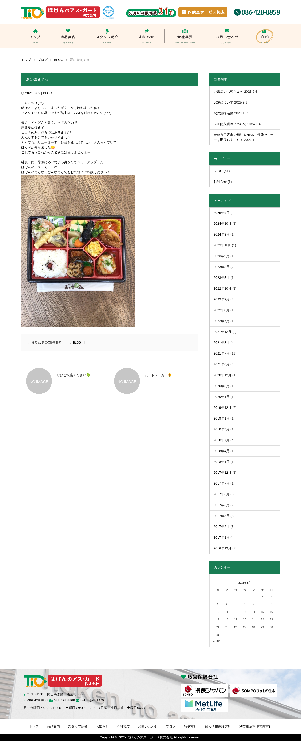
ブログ (43, 60)
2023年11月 (222, 245)
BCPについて (223, 102)
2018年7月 (222, 440)
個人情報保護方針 (218, 726)
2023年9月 (222, 256)
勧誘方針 (190, 726)
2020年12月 (222, 375)
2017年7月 (222, 483)
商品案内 (53, 726)
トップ (34, 726)
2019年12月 (222, 407)
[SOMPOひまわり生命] (253, 686)
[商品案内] (68, 27)
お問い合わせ (148, 726)
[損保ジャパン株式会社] (204, 686)
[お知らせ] (147, 27)
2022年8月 (222, 310)
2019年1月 (222, 418)
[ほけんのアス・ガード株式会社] (61, 8)
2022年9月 (222, 299)
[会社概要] (185, 27)
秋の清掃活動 (223, 113)
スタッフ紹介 (78, 726)
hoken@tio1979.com (95, 700)
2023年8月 (222, 267)
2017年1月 (222, 537)
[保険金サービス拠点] (202, 9)
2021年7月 (222, 353)
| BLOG (46, 93)
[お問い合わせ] (227, 27)
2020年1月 (222, 397)
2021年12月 (222, 332)
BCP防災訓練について (230, 124)
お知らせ (220, 182)
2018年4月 (222, 451)
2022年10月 (222, 288)
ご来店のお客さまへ (228, 91)
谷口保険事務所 (51, 342)
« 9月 (217, 641)
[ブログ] (264, 27)
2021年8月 (222, 342)
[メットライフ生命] (204, 701)
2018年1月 (222, 462)
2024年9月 (222, 234)
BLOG (58, 60)
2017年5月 (222, 505)
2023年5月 (222, 278)
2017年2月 (222, 527)
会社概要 (123, 726)
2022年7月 (222, 321)
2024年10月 (222, 223)
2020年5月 (222, 386)
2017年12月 (222, 472)
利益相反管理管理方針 (255, 726)
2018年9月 (222, 429)
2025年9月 (222, 213)
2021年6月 (222, 364)
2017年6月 (222, 494)
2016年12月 (222, 548)
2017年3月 (222, 516)
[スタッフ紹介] (107, 27)
